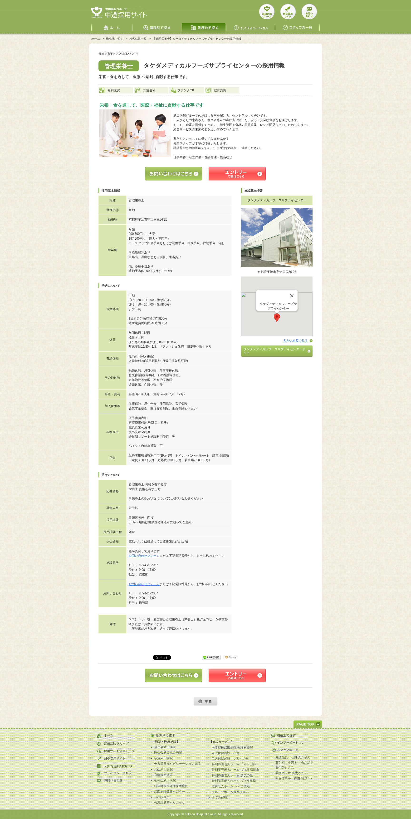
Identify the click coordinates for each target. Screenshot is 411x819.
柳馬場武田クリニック (169, 802)
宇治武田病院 (163, 758)
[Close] (292, 295)
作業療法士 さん (294, 778)
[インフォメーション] (250, 26)
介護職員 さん (292, 757)
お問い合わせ (116, 780)
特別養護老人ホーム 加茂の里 (232, 775)
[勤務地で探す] (203, 26)
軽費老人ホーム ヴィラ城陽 (231, 786)
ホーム (95, 38)
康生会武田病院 (165, 747)
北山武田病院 (163, 769)
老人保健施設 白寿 (226, 753)
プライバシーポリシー (116, 773)
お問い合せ (309, 11)
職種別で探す (292, 736)
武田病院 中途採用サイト (119, 12)
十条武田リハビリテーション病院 (177, 763)
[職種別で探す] (156, 26)
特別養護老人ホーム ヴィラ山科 (234, 764)
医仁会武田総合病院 (168, 752)
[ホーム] (111, 26)
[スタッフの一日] (297, 26)
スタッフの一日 (291, 750)
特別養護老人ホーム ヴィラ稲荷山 (235, 769)
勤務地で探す (114, 38)
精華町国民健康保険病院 (171, 786)
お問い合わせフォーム (144, 556)
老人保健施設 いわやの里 (230, 758)
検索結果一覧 (138, 38)
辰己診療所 (162, 797)
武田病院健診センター (169, 791)
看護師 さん (289, 773)
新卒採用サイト (288, 11)
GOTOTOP (308, 724)
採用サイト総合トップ (116, 751)
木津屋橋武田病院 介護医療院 (232, 747)
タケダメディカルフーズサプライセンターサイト (274, 351)
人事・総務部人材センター (116, 765)
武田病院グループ (267, 11)
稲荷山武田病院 (165, 780)
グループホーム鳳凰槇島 (229, 792)
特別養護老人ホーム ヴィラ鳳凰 (234, 781)
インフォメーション (291, 743)
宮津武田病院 (163, 775)
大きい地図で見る (295, 340)
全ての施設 (219, 797)
